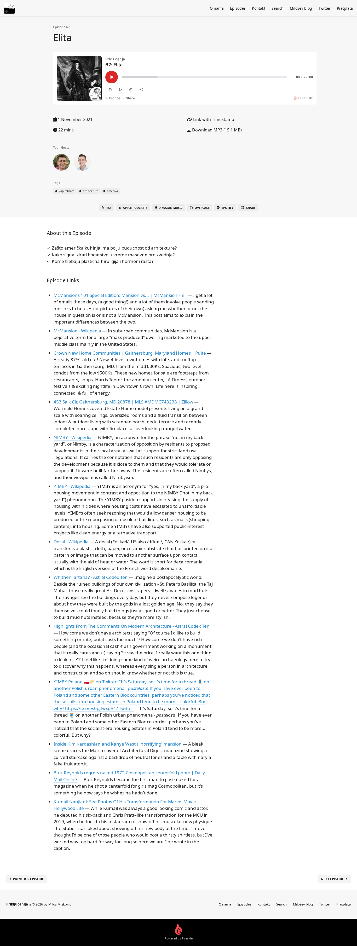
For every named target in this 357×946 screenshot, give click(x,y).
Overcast (202, 208)
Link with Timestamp (213, 119)
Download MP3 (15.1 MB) (216, 130)
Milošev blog (301, 8)
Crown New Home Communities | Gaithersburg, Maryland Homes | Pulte (130, 353)
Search (278, 8)
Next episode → (334, 879)
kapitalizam (66, 191)
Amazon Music (170, 208)
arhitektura (90, 191)
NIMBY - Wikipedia (73, 437)
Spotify (227, 208)
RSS (108, 208)
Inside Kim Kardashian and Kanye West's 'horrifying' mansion (118, 744)
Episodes (238, 8)
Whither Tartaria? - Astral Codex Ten (91, 577)
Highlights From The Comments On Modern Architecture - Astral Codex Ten (132, 626)
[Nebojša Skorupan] (82, 163)
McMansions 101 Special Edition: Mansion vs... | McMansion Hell (121, 295)
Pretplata (345, 8)
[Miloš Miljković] (61, 163)
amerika (112, 191)
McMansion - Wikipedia (78, 331)
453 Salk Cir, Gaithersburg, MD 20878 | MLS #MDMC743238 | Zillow (124, 402)
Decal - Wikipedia (72, 542)
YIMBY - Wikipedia (73, 486)
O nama (217, 8)
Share (250, 208)
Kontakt (258, 8)
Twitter (324, 8)
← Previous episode (26, 879)
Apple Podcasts (135, 208)
